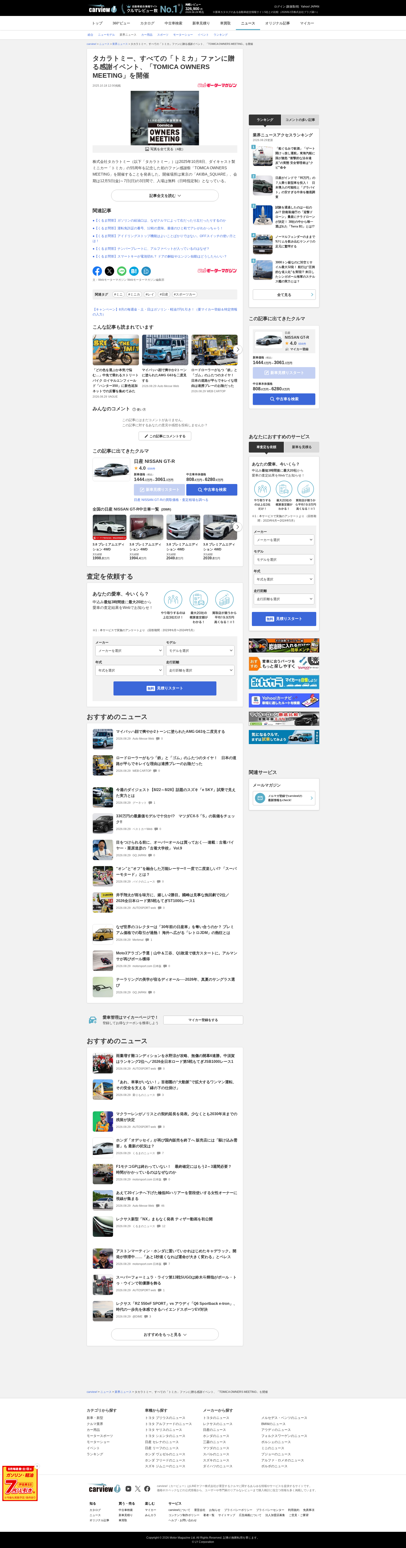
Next (237, 349)
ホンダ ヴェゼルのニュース (165, 1454)
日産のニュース (214, 1430)
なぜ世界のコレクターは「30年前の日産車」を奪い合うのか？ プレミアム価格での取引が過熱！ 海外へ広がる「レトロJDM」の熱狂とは (175, 930)
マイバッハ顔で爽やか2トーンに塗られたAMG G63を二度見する (164, 375)
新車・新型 (95, 1418)
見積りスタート (170, 688)
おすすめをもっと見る (162, 1335)
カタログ (147, 23)
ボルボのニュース (274, 1466)
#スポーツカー (184, 294)
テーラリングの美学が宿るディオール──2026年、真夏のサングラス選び (175, 982)
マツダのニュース (216, 1448)
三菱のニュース (214, 1442)
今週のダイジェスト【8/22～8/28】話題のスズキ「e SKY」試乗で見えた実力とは (176, 793)
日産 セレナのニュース (162, 1442)
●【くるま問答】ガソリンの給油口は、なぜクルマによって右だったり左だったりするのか (159, 220)
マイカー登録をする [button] (203, 1020)
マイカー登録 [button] (299, 349)
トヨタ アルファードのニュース (168, 1424)
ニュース (248, 23)
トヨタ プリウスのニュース (165, 1418)
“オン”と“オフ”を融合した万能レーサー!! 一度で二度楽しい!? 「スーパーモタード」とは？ (176, 871)
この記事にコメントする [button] (167, 436)
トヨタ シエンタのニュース (165, 1436)
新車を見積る (302, 447)
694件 (151, 468)
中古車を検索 (215, 490)
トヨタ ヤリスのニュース (163, 1430)
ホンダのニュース (216, 1436)
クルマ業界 (95, 1424)
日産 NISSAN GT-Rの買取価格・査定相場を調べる (171, 500)
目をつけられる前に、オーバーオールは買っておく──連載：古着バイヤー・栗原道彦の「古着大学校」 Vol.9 (175, 845)
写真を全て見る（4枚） (167, 149)
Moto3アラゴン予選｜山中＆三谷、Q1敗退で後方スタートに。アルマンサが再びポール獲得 (176, 956)
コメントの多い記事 (300, 120)
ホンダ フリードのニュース (165, 1460)
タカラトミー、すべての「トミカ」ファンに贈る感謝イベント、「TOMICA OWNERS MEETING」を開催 (163, 67)
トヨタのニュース (216, 1418)
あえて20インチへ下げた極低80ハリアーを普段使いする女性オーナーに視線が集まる (176, 1196)
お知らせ (214, 1510)
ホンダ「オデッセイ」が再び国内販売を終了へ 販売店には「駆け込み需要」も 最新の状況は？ (176, 1143)
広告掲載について (250, 1515)
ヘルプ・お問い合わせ (182, 1520)
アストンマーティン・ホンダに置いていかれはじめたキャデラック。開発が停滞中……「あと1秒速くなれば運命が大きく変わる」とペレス (176, 1254)
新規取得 (292, 6)
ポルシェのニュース (276, 1442)
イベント (93, 1448)
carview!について (179, 1510)
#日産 (164, 294)
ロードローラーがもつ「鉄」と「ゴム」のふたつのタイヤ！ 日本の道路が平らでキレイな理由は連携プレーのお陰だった (214, 378)
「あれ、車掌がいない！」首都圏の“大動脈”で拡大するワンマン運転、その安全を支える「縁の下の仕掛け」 (176, 1085)
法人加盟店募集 (275, 1515)
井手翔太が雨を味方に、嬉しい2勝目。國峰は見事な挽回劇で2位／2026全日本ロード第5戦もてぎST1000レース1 (172, 898)
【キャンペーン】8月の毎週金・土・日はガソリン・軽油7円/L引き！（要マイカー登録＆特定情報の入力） (165, 311)
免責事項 (308, 1510)
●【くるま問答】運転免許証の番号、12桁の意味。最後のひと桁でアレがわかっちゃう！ (158, 228)
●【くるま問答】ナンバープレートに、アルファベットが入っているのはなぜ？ (151, 248)
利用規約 (293, 1510)
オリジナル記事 (277, 23)
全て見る (284, 295)
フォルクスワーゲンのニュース (284, 1436)
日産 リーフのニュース (162, 1448)
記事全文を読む (162, 196)
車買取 (225, 23)
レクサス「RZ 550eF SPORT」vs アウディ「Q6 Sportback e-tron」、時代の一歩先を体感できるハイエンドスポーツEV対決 (176, 1306)
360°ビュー (121, 23)
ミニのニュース (272, 1448)
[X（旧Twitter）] (138, 1489)
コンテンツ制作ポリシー (183, 1515)
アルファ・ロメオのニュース (282, 1460)
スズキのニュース (216, 1460)
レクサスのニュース (218, 1424)
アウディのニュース (276, 1430)
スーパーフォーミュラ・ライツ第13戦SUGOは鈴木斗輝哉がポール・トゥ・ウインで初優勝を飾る (176, 1280)
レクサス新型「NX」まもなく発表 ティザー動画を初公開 (164, 1219)
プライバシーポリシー (238, 1510)
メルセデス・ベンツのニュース (284, 1418)
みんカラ (150, 1515)
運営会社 (199, 1510)
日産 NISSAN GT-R (154, 461)
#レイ (150, 294)
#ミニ (118, 294)
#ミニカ (134, 294)
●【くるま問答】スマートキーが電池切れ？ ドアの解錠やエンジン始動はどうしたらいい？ (160, 256)
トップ (97, 23)
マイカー (307, 23)
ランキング (265, 120)
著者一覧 (209, 1515)
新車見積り (201, 23)
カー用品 (93, 1430)
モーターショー (98, 1442)
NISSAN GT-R (297, 335)
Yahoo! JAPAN (310, 6)
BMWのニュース (273, 1424)
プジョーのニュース (276, 1454)
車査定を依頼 (266, 447)
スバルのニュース (216, 1454)
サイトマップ (226, 1515)
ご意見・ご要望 (298, 1515)
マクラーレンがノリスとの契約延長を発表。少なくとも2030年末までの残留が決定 (176, 1117)
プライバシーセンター (270, 1510)
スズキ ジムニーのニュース (165, 1466)
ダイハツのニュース (218, 1466)
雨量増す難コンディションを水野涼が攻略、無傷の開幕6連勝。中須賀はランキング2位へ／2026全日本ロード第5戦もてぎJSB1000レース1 (175, 1059)
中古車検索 (173, 23)
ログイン (279, 6)
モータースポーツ (100, 1436)
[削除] (37, 1466)
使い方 (141, 409)
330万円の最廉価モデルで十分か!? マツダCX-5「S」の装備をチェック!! (175, 819)
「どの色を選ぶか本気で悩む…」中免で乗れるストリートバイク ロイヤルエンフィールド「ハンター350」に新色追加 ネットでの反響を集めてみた (116, 380)
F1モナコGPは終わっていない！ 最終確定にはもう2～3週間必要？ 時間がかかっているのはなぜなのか (175, 1169)
